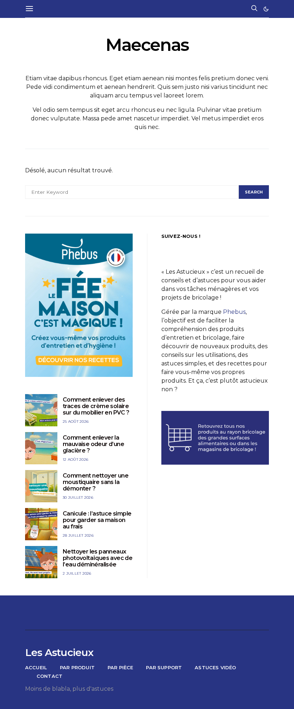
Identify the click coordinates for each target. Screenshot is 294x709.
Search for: (38, 179)
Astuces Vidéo (215, 667)
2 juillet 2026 (77, 573)
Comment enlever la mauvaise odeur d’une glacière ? (93, 444)
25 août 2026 (76, 421)
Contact (49, 676)
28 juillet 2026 (78, 535)
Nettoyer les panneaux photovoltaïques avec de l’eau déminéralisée (97, 558)
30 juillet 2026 (78, 497)
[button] (266, 9)
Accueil (36, 667)
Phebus (234, 311)
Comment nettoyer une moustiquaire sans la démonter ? (95, 482)
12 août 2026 (75, 459)
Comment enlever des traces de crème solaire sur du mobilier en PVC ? (96, 406)
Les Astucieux (59, 652)
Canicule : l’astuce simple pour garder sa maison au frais (97, 520)
